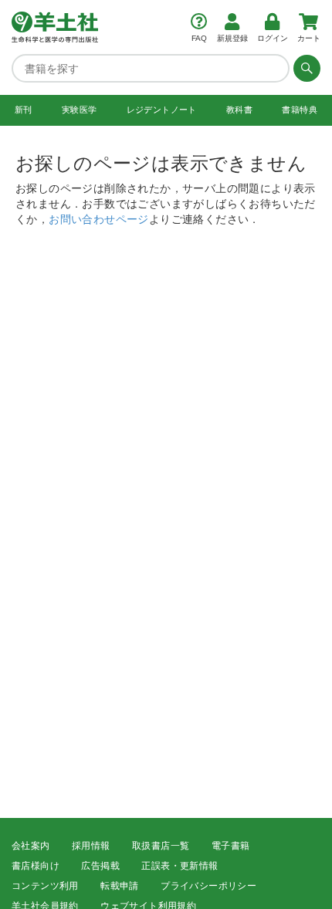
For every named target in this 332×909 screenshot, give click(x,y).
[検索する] (305, 68)
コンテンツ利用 (45, 885)
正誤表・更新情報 (179, 865)
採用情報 (91, 845)
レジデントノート (162, 109)
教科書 (239, 109)
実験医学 (79, 109)
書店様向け (35, 865)
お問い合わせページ (99, 218)
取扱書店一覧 (160, 845)
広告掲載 (100, 865)
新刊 (23, 109)
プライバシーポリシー (208, 885)
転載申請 (119, 885)
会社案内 (31, 845)
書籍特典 (299, 109)
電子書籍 (231, 845)
